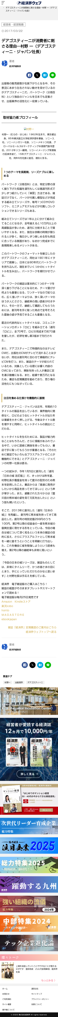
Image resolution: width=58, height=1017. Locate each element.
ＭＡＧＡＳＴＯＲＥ (13, 615)
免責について (36, 1004)
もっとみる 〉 (49, 980)
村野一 (8, 682)
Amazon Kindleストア (16, 601)
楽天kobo (7, 606)
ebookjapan (9, 619)
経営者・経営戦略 (13, 24)
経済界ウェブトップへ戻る (41, 632)
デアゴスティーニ (35, 682)
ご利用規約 (6, 999)
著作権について (8, 1010)
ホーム (5, 989)
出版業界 (19, 682)
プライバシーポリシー (40, 999)
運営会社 (35, 989)
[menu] (3, 3)
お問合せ (5, 994)
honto (5, 610)
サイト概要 (6, 1004)
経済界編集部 (15, 66)
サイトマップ (36, 994)
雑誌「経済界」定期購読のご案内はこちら (32, 627)
